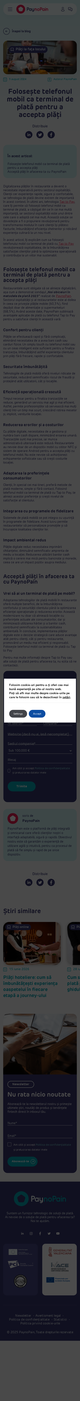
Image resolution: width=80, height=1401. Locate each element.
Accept (37, 713)
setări (66, 697)
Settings (18, 713)
